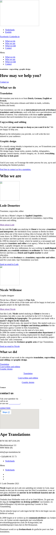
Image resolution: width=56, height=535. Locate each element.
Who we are (10, 43)
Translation (28, 373)
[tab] (28, 225)
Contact (8, 48)
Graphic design (28, 382)
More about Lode (7, 225)
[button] (28, 52)
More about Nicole (7, 309)
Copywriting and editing (28, 378)
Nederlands (10, 461)
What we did (10, 46)
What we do (10, 41)
